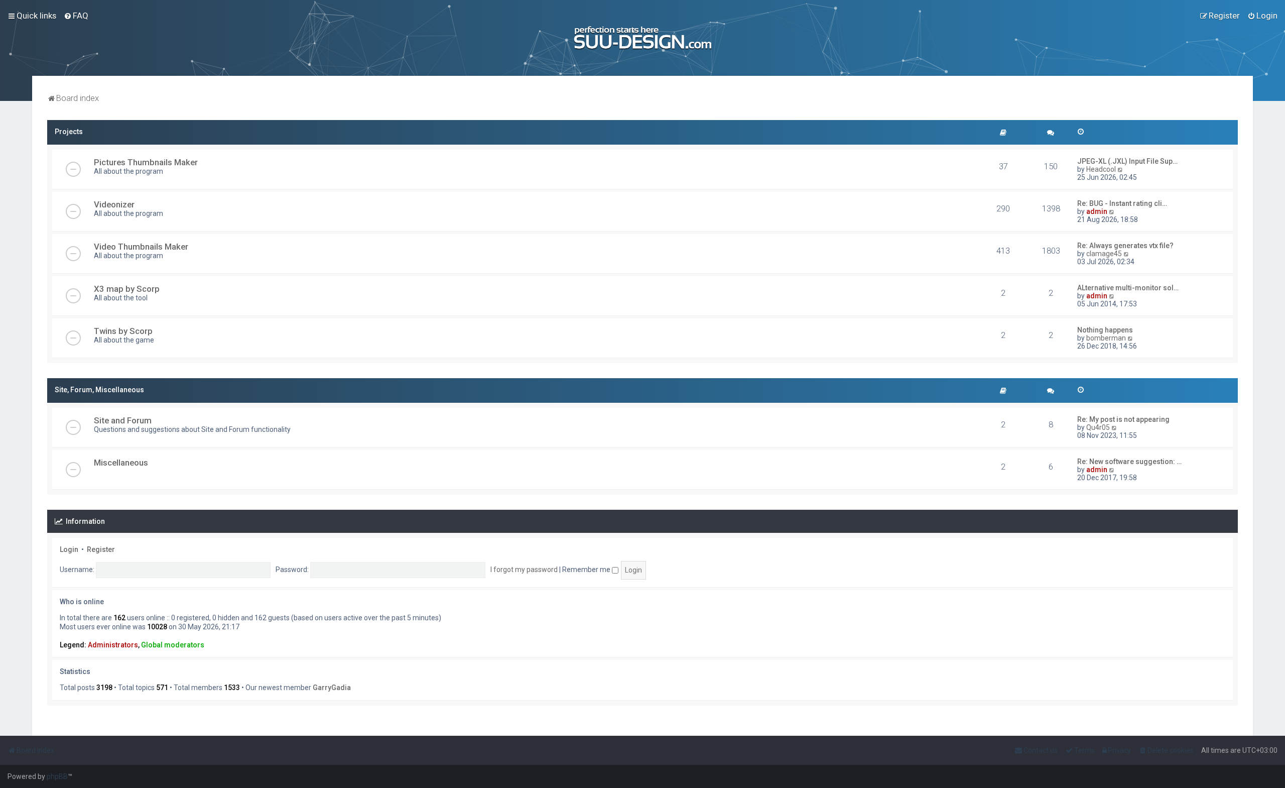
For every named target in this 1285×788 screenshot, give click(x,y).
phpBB (57, 776)
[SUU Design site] (642, 38)
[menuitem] (76, 16)
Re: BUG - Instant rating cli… (1122, 203)
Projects (69, 132)
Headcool (1101, 169)
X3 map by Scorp (127, 289)
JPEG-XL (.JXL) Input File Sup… (1127, 161)
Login (69, 549)
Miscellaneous (121, 463)
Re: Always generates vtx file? (1125, 246)
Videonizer (114, 204)
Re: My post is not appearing (1123, 419)
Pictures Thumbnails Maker (146, 162)
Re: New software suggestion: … (1129, 462)
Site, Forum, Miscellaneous (99, 390)
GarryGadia (332, 688)
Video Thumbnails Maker (141, 247)
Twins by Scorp (123, 331)
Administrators (113, 645)
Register (101, 549)
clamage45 (1104, 254)
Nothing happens (1105, 330)
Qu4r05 (1098, 427)
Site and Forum (123, 420)
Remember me (587, 570)
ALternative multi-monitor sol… (1128, 288)
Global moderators (172, 645)
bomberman (1106, 338)
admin (1096, 211)
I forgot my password (524, 570)
